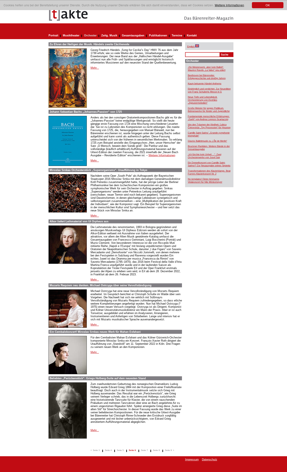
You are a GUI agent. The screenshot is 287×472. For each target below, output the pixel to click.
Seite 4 (108, 450)
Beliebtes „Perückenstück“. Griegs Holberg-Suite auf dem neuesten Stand (98, 378)
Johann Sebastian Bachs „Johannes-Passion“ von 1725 (86, 111)
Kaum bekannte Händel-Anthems (204, 83)
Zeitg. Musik (109, 35)
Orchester (90, 35)
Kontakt (192, 35)
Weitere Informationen (229, 5)
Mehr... (95, 67)
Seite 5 (120, 450)
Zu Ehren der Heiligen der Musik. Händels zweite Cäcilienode (89, 44)
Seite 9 (168, 450)
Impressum (192, 459)
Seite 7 (144, 450)
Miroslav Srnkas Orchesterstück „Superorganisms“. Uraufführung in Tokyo (98, 170)
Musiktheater (71, 35)
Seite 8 (156, 450)
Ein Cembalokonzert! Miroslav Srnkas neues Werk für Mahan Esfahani (95, 331)
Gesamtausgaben (133, 35)
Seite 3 (96, 450)
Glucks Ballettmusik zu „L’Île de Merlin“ (207, 141)
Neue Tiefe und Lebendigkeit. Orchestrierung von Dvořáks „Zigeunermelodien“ (202, 100)
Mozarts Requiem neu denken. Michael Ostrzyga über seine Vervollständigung (100, 285)
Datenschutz (209, 459)
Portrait (53, 35)
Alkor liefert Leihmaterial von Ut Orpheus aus (79, 221)
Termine (177, 35)
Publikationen (158, 35)
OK (268, 5)
